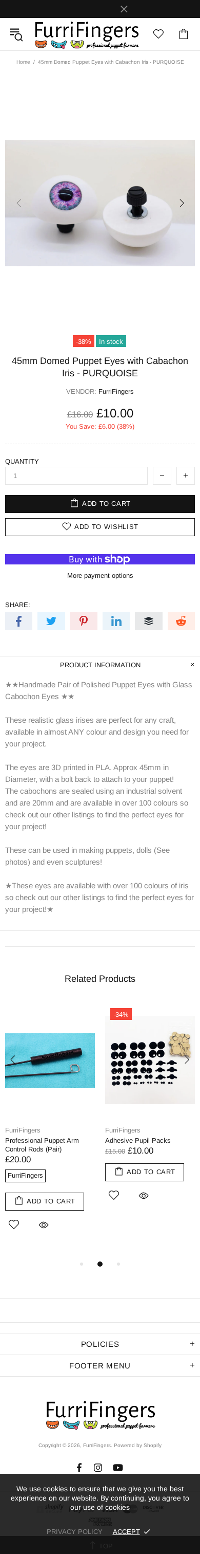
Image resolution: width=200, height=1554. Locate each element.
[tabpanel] (50, 1130)
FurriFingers (86, 34)
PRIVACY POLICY (75, 1531)
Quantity (22, 461)
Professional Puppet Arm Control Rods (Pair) (42, 1145)
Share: (17, 605)
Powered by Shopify (138, 1445)
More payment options (100, 575)
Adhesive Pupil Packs (138, 1140)
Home (23, 62)
